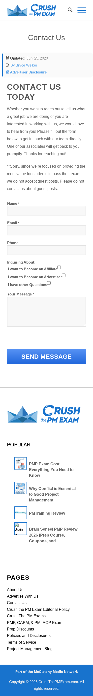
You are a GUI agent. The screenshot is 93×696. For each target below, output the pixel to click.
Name (13, 203)
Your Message (20, 294)
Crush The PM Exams (26, 616)
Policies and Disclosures (29, 635)
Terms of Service (21, 642)
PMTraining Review (47, 513)
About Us (15, 590)
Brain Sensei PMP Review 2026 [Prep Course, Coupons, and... (53, 535)
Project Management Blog (30, 649)
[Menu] (79, 7)
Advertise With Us (22, 596)
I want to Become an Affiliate (32, 269)
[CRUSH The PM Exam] (38, 10)
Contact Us (46, 37)
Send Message (46, 356)
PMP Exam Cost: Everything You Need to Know (51, 470)
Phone (12, 243)
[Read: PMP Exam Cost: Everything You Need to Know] (20, 463)
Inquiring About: (21, 262)
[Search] (67, 10)
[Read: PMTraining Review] (20, 512)
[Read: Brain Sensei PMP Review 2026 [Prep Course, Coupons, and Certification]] (20, 528)
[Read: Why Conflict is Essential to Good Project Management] (20, 488)
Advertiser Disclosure (27, 72)
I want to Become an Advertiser (35, 277)
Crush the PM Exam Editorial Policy (38, 609)
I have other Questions (27, 284)
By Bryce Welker (23, 65)
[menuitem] (67, 10)
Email (13, 223)
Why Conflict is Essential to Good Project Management (52, 494)
